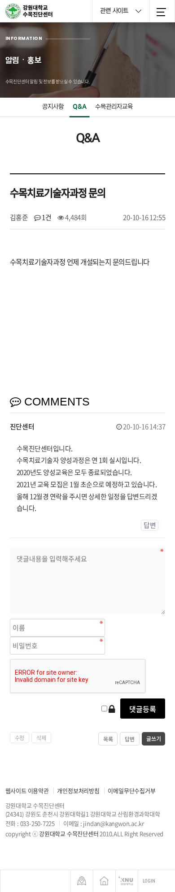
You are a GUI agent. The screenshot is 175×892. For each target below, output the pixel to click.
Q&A (80, 106)
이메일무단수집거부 (131, 790)
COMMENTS (55, 401)
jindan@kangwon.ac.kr (113, 823)
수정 (20, 738)
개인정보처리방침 (78, 790)
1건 (46, 217)
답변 (150, 525)
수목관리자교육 (114, 106)
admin (19, 842)
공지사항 (53, 106)
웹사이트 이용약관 (27, 790)
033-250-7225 (37, 823)
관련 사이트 (115, 10)
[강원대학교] (127, 881)
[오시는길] (82, 881)
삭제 (41, 738)
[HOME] (104, 881)
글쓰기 (153, 739)
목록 (108, 739)
